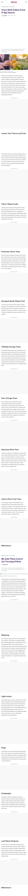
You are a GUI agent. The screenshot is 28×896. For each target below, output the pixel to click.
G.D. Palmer (5, 15)
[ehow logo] (14, 2)
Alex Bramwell (5, 564)
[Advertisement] (14, 32)
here (6, 51)
